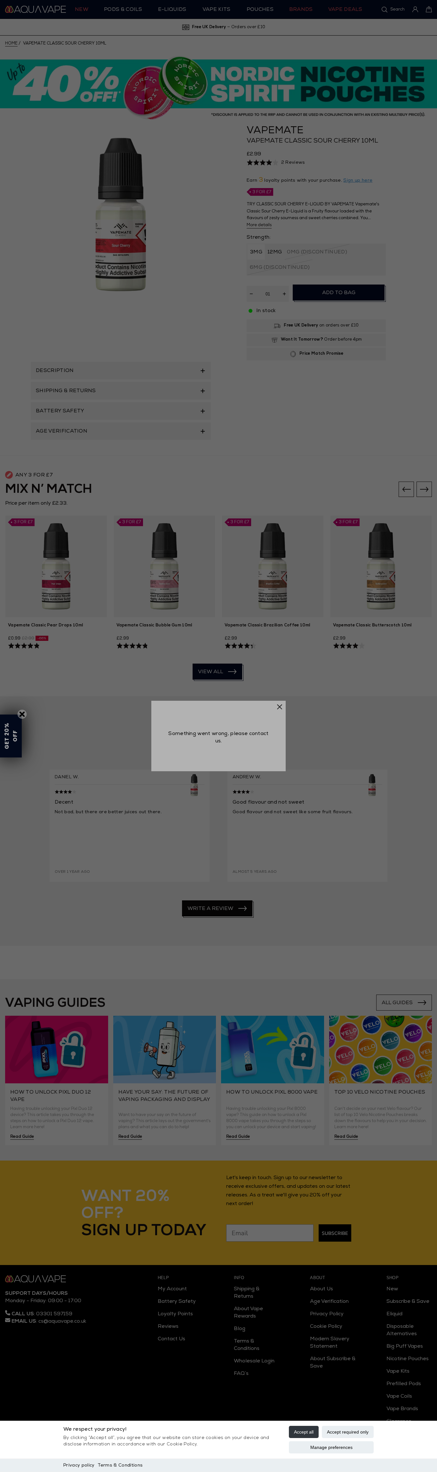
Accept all (304, 1432)
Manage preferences (331, 1447)
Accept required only (348, 1432)
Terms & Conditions (120, 1465)
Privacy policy (78, 1465)
